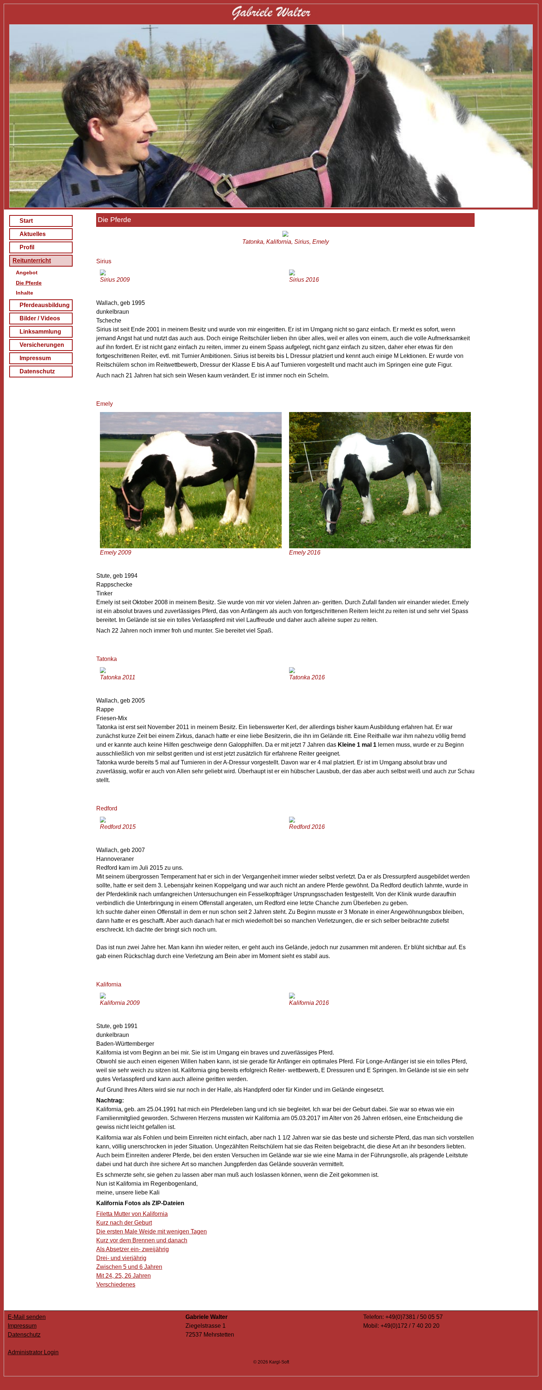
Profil (27, 247)
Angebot (27, 272)
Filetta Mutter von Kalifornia (132, 1214)
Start (26, 221)
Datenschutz (37, 371)
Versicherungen (42, 345)
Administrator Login (33, 1352)
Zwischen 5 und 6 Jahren (129, 1267)
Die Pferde (29, 283)
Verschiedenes (115, 1284)
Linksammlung (40, 331)
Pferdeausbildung (45, 305)
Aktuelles (33, 234)
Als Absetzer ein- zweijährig (132, 1249)
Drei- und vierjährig (121, 1258)
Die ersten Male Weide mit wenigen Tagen (151, 1231)
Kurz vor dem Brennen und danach (141, 1240)
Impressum (35, 358)
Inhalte (24, 293)
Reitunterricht (32, 260)
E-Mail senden (27, 1317)
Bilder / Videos (40, 318)
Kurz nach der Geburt (124, 1223)
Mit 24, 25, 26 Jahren (123, 1276)
